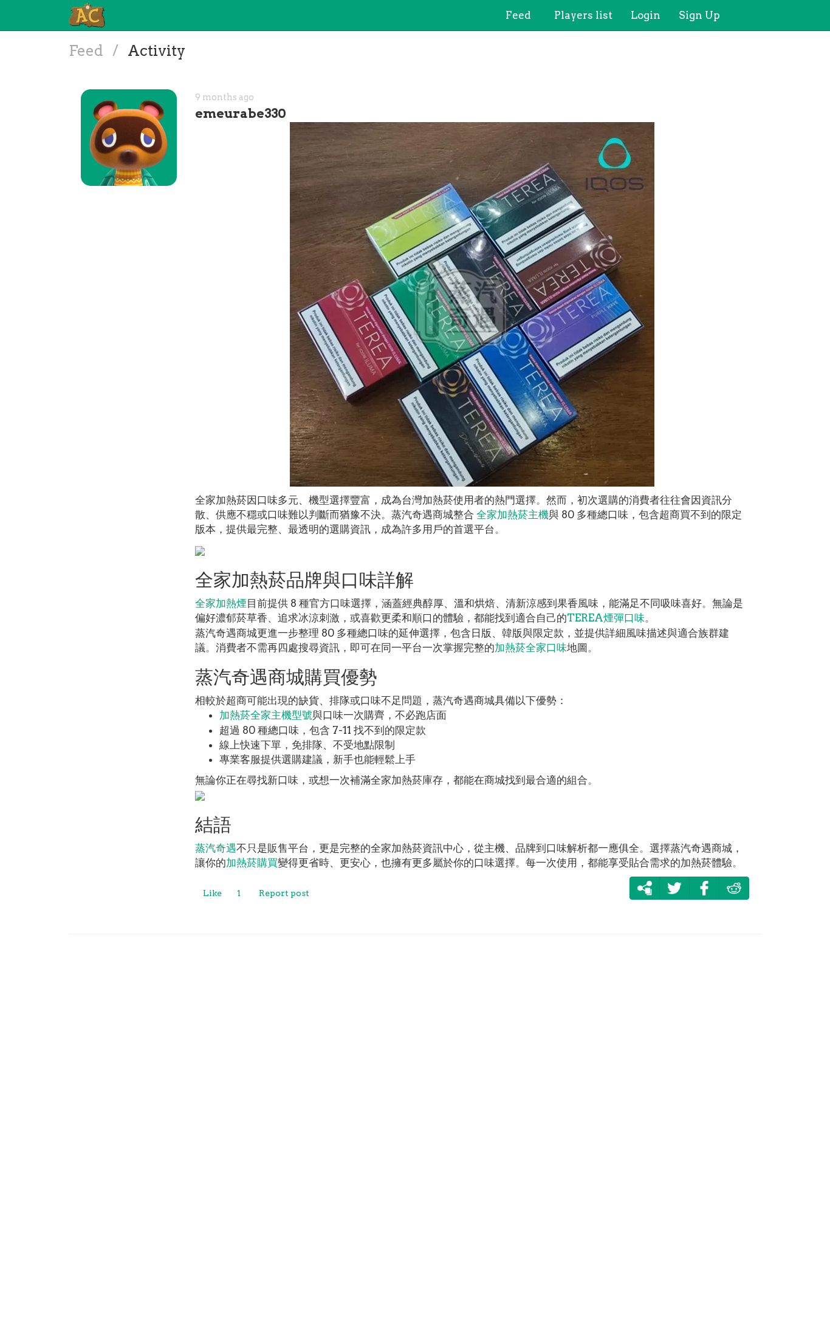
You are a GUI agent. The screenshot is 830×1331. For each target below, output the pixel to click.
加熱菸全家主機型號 (265, 715)
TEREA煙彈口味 (606, 618)
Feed (87, 51)
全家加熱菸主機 (512, 514)
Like (212, 893)
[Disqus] (415, 1130)
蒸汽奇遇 (215, 848)
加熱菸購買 (252, 863)
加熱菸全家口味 (531, 648)
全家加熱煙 (221, 603)
